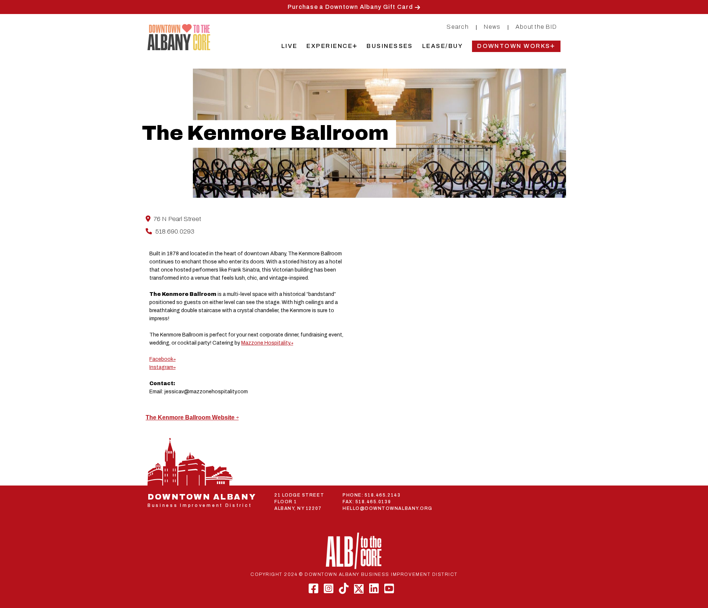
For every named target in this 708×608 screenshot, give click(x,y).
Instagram (161, 367)
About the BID (536, 27)
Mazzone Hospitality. (266, 343)
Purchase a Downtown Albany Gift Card (350, 7)
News (492, 27)
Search (458, 27)
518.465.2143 (382, 495)
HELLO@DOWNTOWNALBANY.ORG (388, 508)
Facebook (161, 359)
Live (289, 46)
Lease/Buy (442, 46)
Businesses (390, 46)
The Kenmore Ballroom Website (191, 417)
